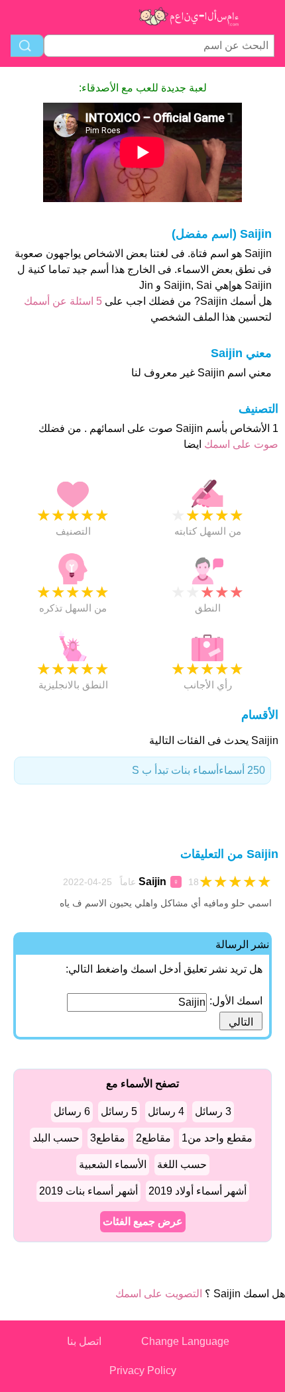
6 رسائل (72, 1111)
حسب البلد (56, 1138)
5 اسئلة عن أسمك (63, 301)
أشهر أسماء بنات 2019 (88, 1191)
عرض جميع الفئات (143, 1221)
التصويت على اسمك (158, 1293)
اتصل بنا (84, 1341)
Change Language (185, 1341)
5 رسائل (119, 1111)
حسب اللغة (182, 1164)
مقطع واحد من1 (217, 1138)
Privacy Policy (142, 1370)
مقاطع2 (153, 1138)
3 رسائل (213, 1111)
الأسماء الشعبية (112, 1164)
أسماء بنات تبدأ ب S (198, 770)
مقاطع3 (107, 1138)
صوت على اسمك (239, 444)
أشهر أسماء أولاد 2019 (197, 1191)
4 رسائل (166, 1111)
